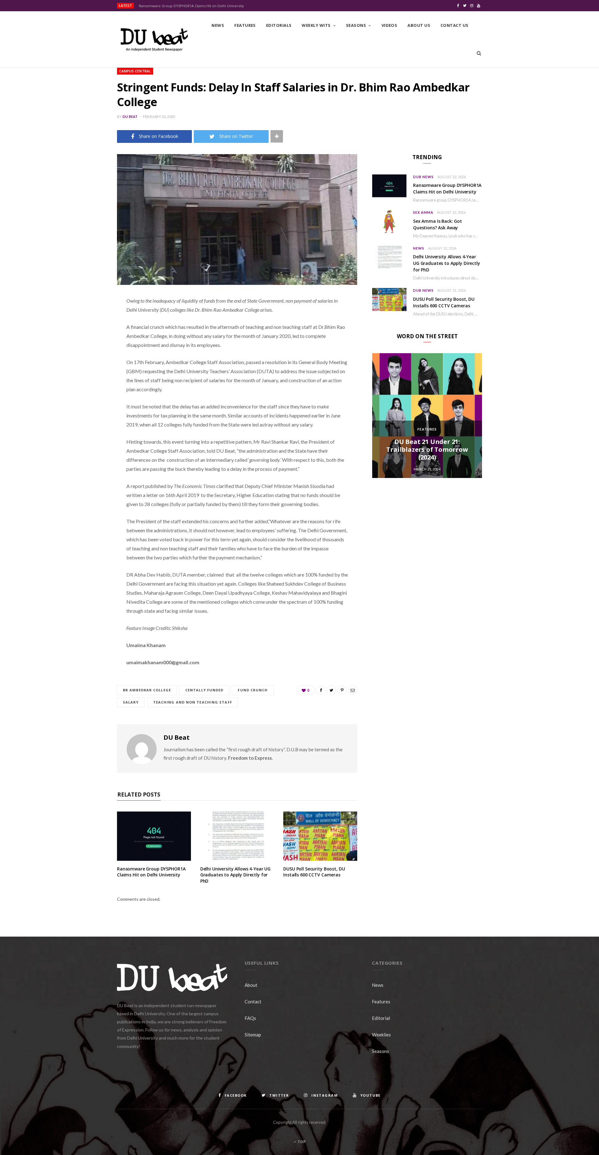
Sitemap (253, 1034)
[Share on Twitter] (86, 335)
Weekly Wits (316, 25)
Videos (389, 25)
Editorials (279, 25)
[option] (427, 415)
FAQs (250, 1018)
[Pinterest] (86, 351)
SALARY (131, 702)
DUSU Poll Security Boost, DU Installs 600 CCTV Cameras (314, 872)
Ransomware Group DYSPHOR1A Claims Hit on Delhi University (191, 6)
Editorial (381, 1018)
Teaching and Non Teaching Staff (192, 702)
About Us (418, 25)
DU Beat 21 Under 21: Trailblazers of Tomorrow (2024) (427, 449)
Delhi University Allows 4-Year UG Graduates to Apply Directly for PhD (235, 875)
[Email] (86, 367)
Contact (253, 1001)
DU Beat (130, 117)
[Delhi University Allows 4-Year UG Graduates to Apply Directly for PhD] (237, 836)
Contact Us (455, 25)
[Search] (479, 53)
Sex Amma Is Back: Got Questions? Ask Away (437, 224)
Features (245, 25)
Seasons (356, 25)
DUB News (423, 177)
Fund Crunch (253, 690)
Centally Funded (204, 690)
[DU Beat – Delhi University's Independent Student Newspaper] (154, 39)
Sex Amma (423, 212)
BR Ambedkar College (147, 690)
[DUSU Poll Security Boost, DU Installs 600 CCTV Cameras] (320, 836)
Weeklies (381, 1034)
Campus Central (135, 71)
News (218, 25)
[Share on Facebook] (86, 319)
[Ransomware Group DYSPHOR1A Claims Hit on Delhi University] (154, 836)
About (251, 985)
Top (301, 1141)
